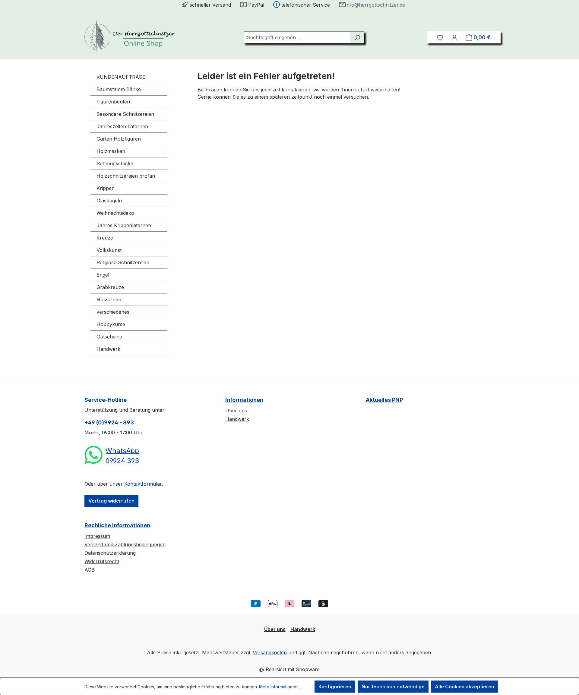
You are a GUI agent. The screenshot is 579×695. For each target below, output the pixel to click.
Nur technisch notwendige (393, 687)
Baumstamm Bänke (118, 89)
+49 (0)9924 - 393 (109, 422)
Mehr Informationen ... (280, 686)
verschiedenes (112, 312)
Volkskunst (109, 250)
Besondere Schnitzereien (125, 114)
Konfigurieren (334, 687)
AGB (89, 570)
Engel (102, 275)
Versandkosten (270, 652)
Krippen (105, 188)
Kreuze (104, 238)
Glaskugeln (109, 201)
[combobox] (297, 37)
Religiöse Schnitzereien (122, 262)
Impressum (97, 536)
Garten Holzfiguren (118, 139)
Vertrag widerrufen (111, 501)
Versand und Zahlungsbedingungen (125, 544)
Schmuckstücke (114, 163)
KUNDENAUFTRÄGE (120, 77)
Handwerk (108, 349)
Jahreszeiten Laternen (122, 126)
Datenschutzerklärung (110, 553)
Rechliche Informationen (117, 525)
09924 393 (122, 461)
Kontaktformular (143, 484)
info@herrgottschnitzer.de (375, 5)
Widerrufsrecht (101, 561)
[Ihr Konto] (454, 37)
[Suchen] (357, 37)
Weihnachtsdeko (115, 213)
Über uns (236, 411)
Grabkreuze (110, 287)
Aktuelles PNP (384, 400)
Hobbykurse (110, 324)
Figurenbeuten (113, 102)
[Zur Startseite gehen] (129, 36)
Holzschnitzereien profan (125, 176)
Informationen (244, 400)
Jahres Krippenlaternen (123, 225)
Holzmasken (110, 151)
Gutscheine (109, 337)
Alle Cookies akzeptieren (464, 687)
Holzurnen (108, 300)
